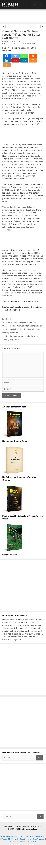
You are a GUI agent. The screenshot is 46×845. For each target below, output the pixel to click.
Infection (32, 322)
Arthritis (9, 322)
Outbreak (6, 326)
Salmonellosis (36, 326)
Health (8, 319)
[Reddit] (33, 56)
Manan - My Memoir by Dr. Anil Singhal (16, 839)
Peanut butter (23, 326)
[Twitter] (15, 56)
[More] (7, 65)
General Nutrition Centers (21, 301)
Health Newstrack (12, 310)
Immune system (21, 322)
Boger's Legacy (39, 839)
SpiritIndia (32, 841)
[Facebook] (7, 56)
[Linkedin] (7, 60)
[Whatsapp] (24, 56)
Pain (13, 326)
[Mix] (33, 60)
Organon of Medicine (18, 841)
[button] (34, 4)
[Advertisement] (23, 16)
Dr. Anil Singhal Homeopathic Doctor (14, 836)
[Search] (39, 757)
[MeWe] (24, 60)
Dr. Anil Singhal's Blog (37, 836)
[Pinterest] (15, 60)
